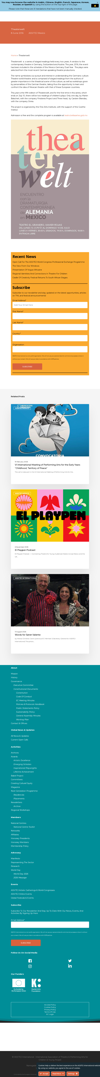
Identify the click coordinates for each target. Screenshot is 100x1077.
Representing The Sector (22, 862)
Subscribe (16, 905)
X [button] (97, 2)
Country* (16, 333)
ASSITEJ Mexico (37, 33)
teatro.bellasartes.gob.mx (75, 115)
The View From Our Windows (25, 266)
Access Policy (50, 1005)
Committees (17, 779)
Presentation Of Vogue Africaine (27, 270)
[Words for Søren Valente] (50, 614)
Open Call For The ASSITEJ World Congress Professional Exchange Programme (48, 262)
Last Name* (17, 322)
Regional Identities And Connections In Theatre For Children (39, 274)
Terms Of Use (50, 1012)
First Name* (17, 311)
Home (14, 55)
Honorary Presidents (20, 838)
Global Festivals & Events (22, 898)
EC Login (50, 1014)
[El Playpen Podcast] (50, 529)
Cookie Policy (50, 1007)
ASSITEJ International (26, 578)
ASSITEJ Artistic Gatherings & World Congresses (33, 890)
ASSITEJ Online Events (21, 894)
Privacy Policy (50, 1010)
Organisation (18, 344)
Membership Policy (20, 846)
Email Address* (19, 300)
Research (15, 866)
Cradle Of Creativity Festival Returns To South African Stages (39, 277)
